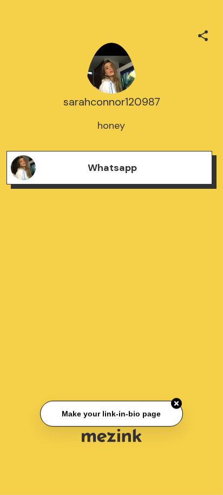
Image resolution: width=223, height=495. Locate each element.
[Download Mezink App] (112, 435)
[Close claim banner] (176, 403)
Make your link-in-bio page (111, 413)
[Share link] (202, 34)
